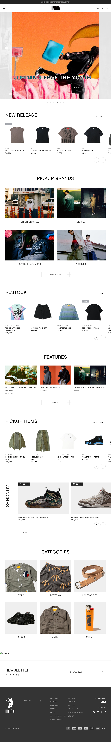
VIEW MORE (78, 87)
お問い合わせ (71, 701)
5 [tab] (60, 103)
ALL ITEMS (99, 116)
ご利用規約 (71, 716)
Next (104, 58)
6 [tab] (64, 103)
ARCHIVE (55, 402)
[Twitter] (98, 711)
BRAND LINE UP (55, 274)
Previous (6, 58)
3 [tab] (54, 103)
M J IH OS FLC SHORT (39, 328)
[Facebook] (101, 711)
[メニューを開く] (4, 8)
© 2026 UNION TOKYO (12, 729)
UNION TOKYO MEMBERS (58, 716)
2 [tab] (51, 103)
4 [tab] (57, 103)
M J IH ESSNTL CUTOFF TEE (15, 151)
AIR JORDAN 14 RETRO (90, 457)
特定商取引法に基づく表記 (75, 712)
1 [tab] (47, 103)
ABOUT (52, 712)
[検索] (93, 8)
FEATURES (53, 701)
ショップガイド (72, 705)
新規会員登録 (71, 698)
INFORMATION (54, 705)
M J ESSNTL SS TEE (89, 151)
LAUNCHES (53, 709)
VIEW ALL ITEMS (97, 423)
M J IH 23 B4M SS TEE (65, 151)
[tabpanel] (55, 55)
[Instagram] (94, 711)
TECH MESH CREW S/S (90, 328)
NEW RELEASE (54, 698)
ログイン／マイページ (56, 719)
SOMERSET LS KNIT (64, 328)
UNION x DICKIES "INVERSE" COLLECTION (55, 2)
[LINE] (105, 711)
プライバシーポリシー (74, 709)
